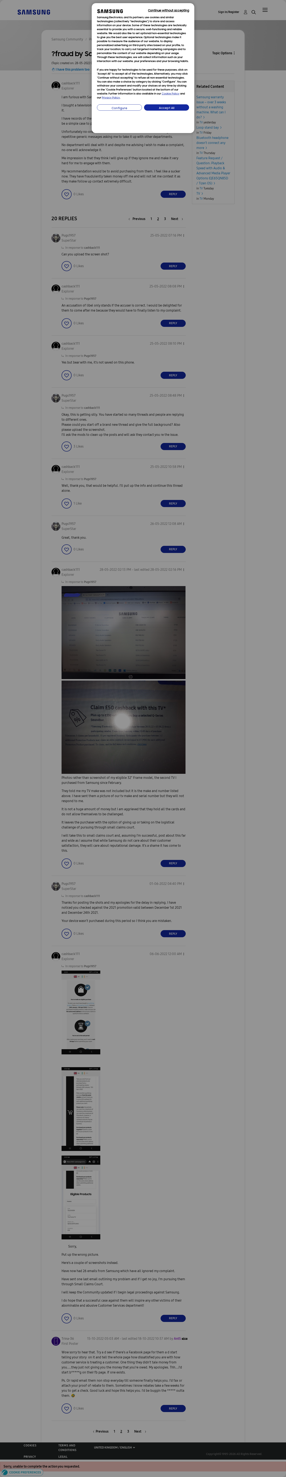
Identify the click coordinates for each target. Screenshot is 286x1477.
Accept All (166, 108)
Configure (119, 108)
